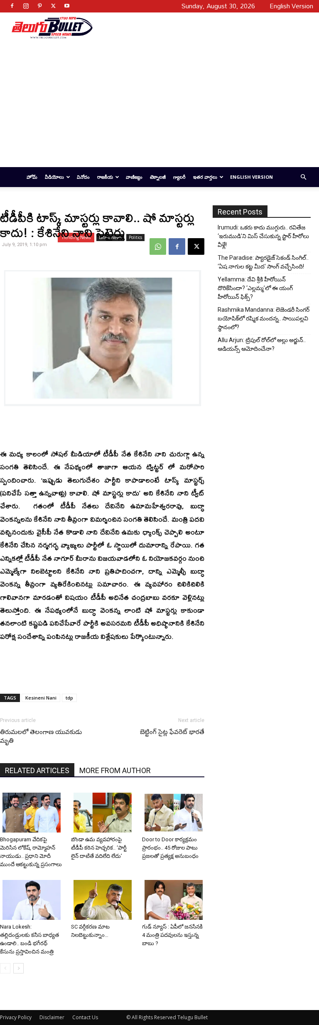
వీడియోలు (54, 177)
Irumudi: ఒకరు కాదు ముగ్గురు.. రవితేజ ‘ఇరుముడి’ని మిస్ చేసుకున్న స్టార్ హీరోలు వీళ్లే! (263, 236)
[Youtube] (67, 6)
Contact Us (85, 1017)
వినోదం (83, 177)
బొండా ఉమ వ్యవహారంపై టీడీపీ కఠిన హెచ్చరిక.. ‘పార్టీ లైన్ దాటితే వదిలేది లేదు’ (99, 847)
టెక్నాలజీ (158, 177)
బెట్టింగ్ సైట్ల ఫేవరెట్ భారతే (172, 732)
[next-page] (18, 968)
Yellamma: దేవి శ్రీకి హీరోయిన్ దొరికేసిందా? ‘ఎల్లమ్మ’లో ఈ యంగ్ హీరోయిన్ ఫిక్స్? (255, 288)
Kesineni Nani (40, 698)
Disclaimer (51, 1017)
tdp (69, 698)
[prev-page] (5, 968)
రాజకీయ (105, 177)
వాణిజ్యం (134, 177)
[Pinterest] (39, 6)
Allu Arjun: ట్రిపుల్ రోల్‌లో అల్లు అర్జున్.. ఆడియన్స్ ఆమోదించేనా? (262, 344)
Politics (135, 237)
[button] (303, 177)
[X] (53, 6)
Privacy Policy (16, 1017)
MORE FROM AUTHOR (115, 770)
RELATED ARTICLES (37, 770)
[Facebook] (12, 6)
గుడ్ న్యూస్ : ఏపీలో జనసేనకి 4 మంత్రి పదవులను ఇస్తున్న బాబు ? (172, 935)
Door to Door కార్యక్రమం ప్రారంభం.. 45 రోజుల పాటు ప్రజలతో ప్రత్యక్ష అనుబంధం (170, 847)
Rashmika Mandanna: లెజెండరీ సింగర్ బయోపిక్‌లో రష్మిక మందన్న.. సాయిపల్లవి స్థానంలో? (263, 318)
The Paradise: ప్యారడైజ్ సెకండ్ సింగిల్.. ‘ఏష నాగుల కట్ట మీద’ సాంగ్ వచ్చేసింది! (263, 262)
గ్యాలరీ (179, 177)
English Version (251, 177)
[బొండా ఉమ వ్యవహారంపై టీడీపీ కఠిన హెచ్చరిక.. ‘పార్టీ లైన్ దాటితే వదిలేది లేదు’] (103, 813)
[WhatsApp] (158, 246)
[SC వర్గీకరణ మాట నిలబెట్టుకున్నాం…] (103, 900)
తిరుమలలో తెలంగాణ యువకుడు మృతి (41, 736)
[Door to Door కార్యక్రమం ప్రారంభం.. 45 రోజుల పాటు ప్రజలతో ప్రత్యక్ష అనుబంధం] (174, 813)
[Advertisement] (200, 27)
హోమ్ (32, 177)
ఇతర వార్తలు (205, 177)
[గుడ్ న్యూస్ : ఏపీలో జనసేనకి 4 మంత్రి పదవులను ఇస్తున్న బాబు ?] (174, 900)
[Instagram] (26, 6)
